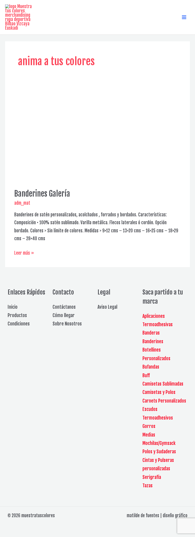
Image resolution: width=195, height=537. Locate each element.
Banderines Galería (42, 193)
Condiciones (19, 323)
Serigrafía (151, 477)
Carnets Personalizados (164, 401)
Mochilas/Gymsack (158, 443)
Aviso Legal (107, 307)
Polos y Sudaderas (159, 451)
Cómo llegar (64, 315)
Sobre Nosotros (67, 323)
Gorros (148, 426)
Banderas (151, 333)
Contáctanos (64, 307)
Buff (146, 375)
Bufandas (150, 367)
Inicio (13, 307)
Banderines (152, 341)
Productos (17, 315)
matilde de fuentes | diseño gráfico (157, 515)
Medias (148, 435)
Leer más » (24, 253)
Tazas (147, 485)
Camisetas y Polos (158, 392)
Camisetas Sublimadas (162, 384)
